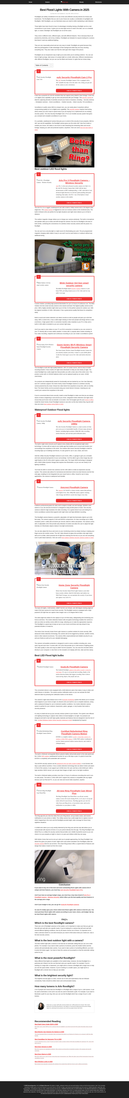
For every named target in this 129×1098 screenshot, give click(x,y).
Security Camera (75, 288)
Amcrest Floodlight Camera (74, 487)
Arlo (57, 186)
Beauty (82, 2)
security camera (87, 97)
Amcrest (60, 490)
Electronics (98, 2)
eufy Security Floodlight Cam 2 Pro (74, 77)
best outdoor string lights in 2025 (53, 404)
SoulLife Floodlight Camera (74, 667)
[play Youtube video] (64, 150)
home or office (89, 400)
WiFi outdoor (45, 756)
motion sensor (48, 210)
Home (30, 2)
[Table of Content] (51, 65)
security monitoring (68, 699)
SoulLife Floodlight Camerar (70, 904)
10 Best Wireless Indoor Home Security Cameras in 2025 (55, 720)
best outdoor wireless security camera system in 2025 (78, 537)
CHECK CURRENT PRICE (74, 91)
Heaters (47, 2)
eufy (59, 80)
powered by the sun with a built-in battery (69, 763)
